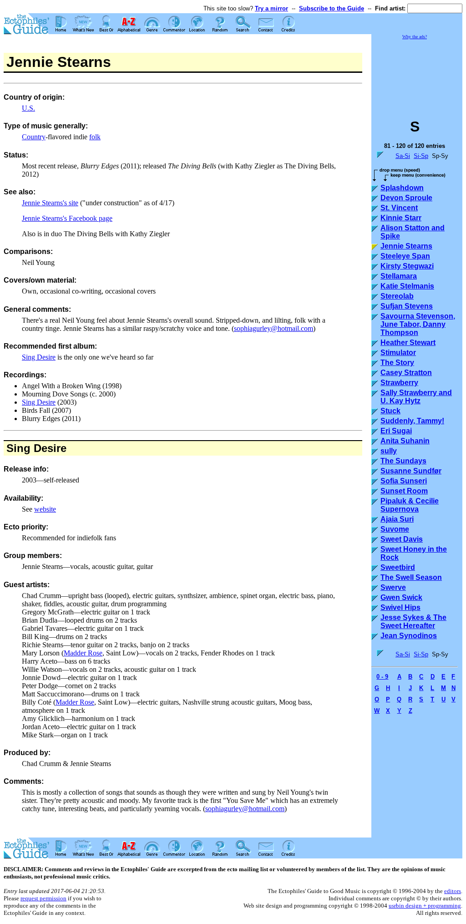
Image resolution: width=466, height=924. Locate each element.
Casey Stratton (406, 372)
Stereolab (397, 296)
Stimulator (398, 352)
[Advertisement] (417, 75)
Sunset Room (404, 491)
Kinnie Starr (400, 218)
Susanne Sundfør (410, 471)
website (45, 509)
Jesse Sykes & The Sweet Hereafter (413, 622)
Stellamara (398, 276)
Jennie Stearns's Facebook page (67, 218)
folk (95, 137)
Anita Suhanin (405, 441)
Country (34, 137)
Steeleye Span (405, 256)
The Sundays (403, 461)
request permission (43, 898)
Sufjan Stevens (406, 306)
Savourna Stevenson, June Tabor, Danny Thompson (417, 324)
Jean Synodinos (408, 636)
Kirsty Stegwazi (407, 266)
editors (452, 891)
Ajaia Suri (397, 519)
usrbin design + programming (425, 905)
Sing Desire (39, 357)
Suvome (394, 529)
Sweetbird (397, 567)
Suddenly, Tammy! (412, 421)
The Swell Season (411, 577)
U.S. (28, 108)
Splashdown (402, 188)
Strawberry (399, 382)
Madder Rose (83, 653)
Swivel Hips (400, 607)
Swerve (393, 587)
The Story (397, 362)
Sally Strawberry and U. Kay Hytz (416, 397)
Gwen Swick (401, 597)
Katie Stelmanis (407, 286)
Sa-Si (402, 155)
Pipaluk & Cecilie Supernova (409, 505)
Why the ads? (414, 36)
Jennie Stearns (406, 246)
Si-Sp (421, 155)
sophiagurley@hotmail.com (273, 328)
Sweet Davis (401, 539)
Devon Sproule (406, 198)
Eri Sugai (396, 431)
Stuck (390, 411)
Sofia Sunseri (403, 481)
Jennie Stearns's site (50, 203)
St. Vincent (399, 208)
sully (388, 451)
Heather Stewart (408, 342)
